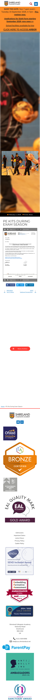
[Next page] (7, 229)
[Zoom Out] (17, 229)
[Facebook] (18, 422)
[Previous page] (4, 229)
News (31, 215)
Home (2, 406)
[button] (36, 4)
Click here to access (20, 29)
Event (26, 215)
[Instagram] (22, 422)
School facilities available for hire (20, 25)
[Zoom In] (20, 229)
